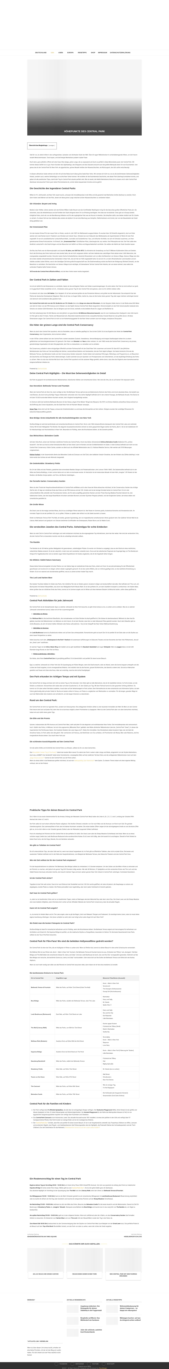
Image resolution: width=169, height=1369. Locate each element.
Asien (60, 52)
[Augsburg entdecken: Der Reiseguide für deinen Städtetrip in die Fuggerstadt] (73, 1309)
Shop (93, 52)
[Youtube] (85, 45)
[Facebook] (80, 45)
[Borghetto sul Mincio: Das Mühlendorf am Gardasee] (73, 1321)
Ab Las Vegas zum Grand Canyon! (46, 1274)
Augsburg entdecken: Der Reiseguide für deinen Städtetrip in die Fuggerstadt (91, 1308)
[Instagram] (83, 45)
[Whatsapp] (88, 45)
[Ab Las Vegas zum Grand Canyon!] (45, 1260)
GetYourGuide (42, 368)
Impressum (102, 52)
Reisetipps (82, 52)
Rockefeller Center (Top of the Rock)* (45, 752)
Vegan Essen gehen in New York (84, 1274)
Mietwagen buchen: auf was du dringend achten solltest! (130, 1319)
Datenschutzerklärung (120, 52)
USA (52, 52)
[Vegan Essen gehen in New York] (84, 1260)
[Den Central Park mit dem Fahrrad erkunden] (123, 1260)
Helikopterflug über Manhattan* (84, 760)
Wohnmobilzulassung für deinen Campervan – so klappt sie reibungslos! (129, 1308)
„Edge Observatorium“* (37, 758)
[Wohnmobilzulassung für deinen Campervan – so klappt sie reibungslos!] (112, 1309)
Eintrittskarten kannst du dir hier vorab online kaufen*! (82, 1127)
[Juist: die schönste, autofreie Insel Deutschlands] (73, 1333)
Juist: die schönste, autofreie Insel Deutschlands (91, 1331)
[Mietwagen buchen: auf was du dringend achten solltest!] (112, 1321)
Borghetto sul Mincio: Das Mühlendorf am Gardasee (90, 1319)
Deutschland (40, 52)
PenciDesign (103, 1368)
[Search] (133, 52)
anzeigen (51, 145)
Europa (70, 52)
